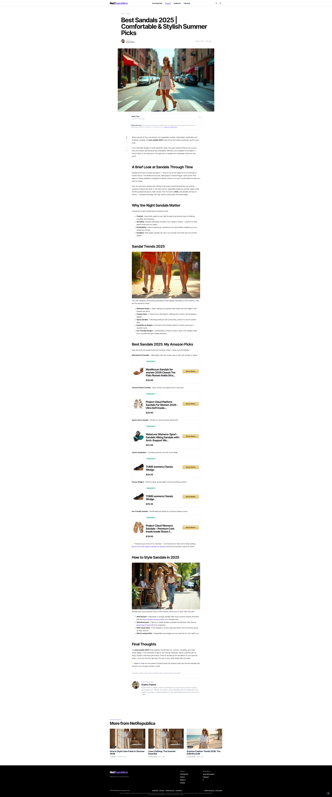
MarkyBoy (114, 756)
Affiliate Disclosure (209, 790)
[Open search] (216, 3)
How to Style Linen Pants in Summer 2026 (127, 752)
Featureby (162, 790)
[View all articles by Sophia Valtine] (123, 41)
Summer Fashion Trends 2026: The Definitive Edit (203, 752)
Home (122, 13)
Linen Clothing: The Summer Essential (162, 752)
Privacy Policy (218, 790)
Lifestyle (187, 3)
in (126, 150)
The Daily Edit (157, 3)
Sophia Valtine (130, 42)
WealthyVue (155, 790)
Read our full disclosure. (170, 127)
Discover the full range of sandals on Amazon (149, 546)
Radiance (177, 3)
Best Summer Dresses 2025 (153, 619)
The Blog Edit (178, 790)
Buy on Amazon (190, 371)
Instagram (206, 777)
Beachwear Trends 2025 (146, 625)
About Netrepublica (208, 774)
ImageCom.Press (170, 790)
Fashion (168, 3)
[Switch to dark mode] (220, 3)
